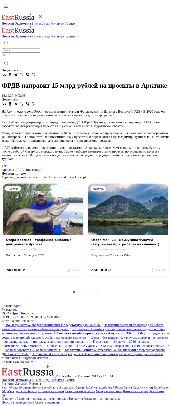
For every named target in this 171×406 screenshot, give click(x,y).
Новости (8, 23)
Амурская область (72, 387)
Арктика (8, 169)
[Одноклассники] (10, 74)
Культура (57, 23)
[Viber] (27, 74)
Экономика (23, 23)
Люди (46, 23)
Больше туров (11, 306)
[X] (21, 74)
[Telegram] (15, 74)
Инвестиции (34, 169)
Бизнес (36, 23)
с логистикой (141, 147)
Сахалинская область (80, 391)
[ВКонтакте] (4, 74)
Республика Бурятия (16, 387)
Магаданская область (22, 391)
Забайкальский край (100, 387)
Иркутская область (44, 387)
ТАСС (148, 122)
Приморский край (51, 391)
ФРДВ (19, 169)
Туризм (70, 23)
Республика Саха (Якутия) (134, 387)
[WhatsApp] (33, 74)
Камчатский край (135, 391)
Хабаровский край (109, 391)
